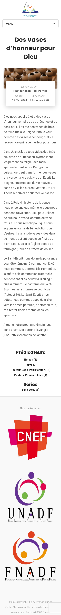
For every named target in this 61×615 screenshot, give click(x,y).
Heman (28, 359)
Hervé (29, 364)
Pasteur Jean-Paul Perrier (30, 90)
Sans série (28, 389)
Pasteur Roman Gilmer (28, 375)
